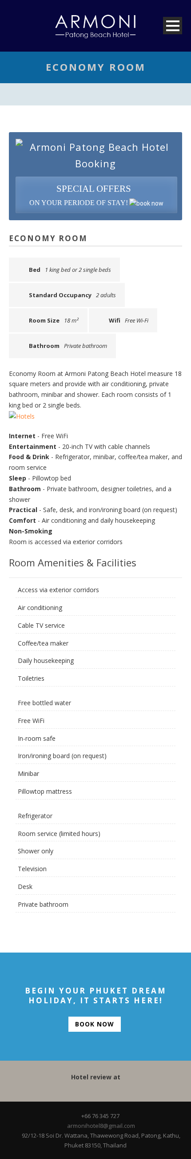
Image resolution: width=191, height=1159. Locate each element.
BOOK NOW (94, 1024)
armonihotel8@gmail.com (101, 1126)
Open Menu (172, 25)
